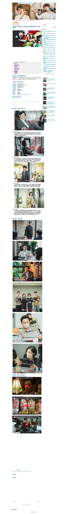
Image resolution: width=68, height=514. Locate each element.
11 (13, 104)
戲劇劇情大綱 (16, 65)
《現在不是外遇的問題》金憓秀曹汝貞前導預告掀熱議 (51, 89)
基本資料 (16, 66)
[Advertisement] (26, 54)
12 (16, 104)
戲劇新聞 (16, 71)
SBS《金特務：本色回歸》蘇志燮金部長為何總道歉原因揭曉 (51, 98)
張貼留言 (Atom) (28, 504)
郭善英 (22, 94)
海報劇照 (16, 73)
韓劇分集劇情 (15, 22)
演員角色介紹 (16, 68)
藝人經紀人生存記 (28, 471)
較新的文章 (15, 501)
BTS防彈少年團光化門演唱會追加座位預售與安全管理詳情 (51, 80)
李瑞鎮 (19, 94)
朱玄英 (28, 94)
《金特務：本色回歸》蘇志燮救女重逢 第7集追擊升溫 (51, 120)
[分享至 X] (18, 469)
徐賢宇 (25, 94)
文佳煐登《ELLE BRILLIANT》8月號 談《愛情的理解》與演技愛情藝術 (49, 71)
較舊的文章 (39, 501)
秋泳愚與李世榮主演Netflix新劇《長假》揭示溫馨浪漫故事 (51, 93)
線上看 (15, 63)
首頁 (27, 501)
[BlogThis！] (17, 469)
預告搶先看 (16, 69)
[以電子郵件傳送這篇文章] (16, 469)
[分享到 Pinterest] (19, 469)
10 (37, 101)
